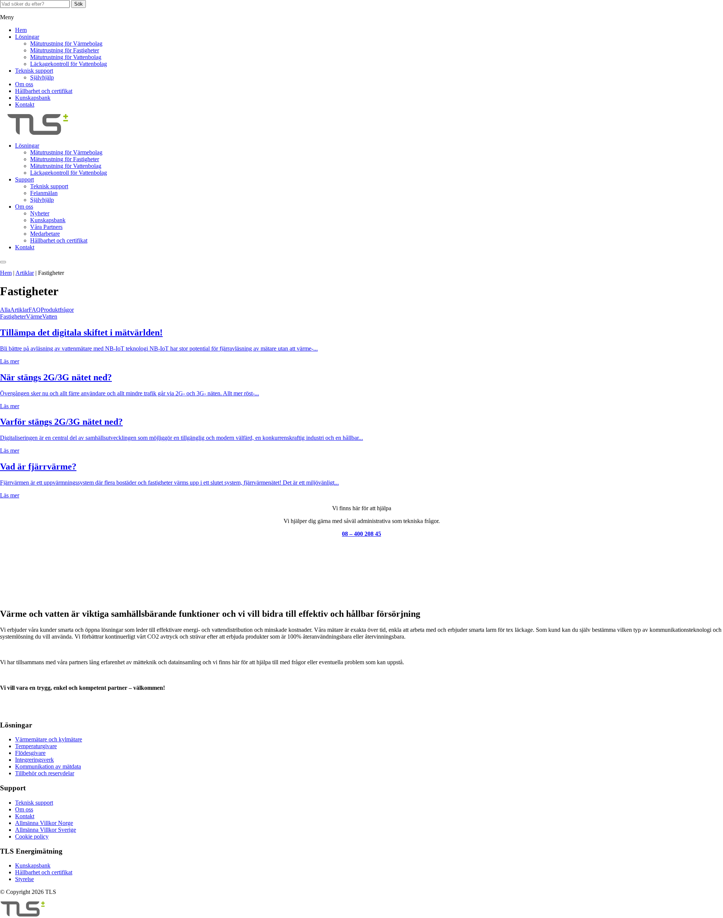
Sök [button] (78, 4)
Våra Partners (46, 227)
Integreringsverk (34, 759)
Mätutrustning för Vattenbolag (65, 57)
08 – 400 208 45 (361, 534)
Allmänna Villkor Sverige (45, 830)
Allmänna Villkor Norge (44, 823)
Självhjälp (42, 77)
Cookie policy (32, 836)
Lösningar (27, 37)
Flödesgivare (30, 753)
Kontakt (24, 104)
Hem (21, 30)
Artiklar (24, 273)
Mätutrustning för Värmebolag (66, 43)
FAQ (35, 310)
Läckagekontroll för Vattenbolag (68, 64)
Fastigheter (13, 316)
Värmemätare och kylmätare (48, 739)
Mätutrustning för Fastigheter (64, 50)
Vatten (49, 316)
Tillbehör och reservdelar (44, 773)
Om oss (24, 84)
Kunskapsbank (32, 98)
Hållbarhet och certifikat (43, 91)
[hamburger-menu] (3, 262)
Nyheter (39, 213)
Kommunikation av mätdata (48, 766)
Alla (5, 310)
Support (24, 179)
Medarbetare (45, 233)
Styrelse (24, 879)
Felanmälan (44, 193)
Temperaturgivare (36, 746)
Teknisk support (34, 70)
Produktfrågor (57, 310)
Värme (34, 316)
